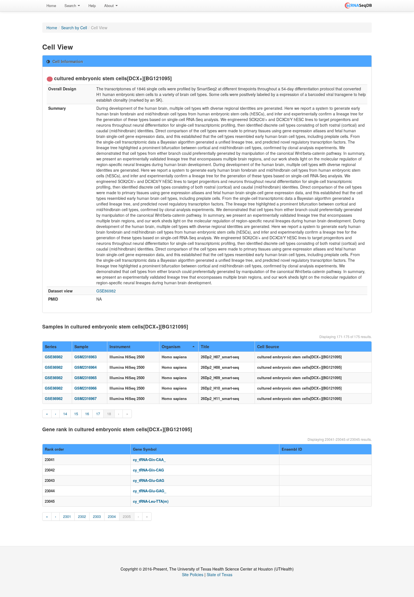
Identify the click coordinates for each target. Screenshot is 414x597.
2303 (97, 516)
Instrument (120, 346)
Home (51, 5)
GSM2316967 (85, 398)
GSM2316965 (85, 377)
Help (92, 5)
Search (70, 5)
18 (109, 413)
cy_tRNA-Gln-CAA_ (149, 459)
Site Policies (192, 574)
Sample (81, 346)
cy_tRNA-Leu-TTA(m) (150, 501)
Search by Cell (74, 27)
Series (51, 346)
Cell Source (268, 346)
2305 (127, 516)
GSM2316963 (85, 356)
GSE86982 (106, 291)
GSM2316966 (85, 388)
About (109, 5)
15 (76, 413)
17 (98, 413)
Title (205, 346)
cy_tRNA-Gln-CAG (148, 470)
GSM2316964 (85, 367)
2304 (112, 516)
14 (65, 413)
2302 (82, 516)
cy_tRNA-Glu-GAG (148, 480)
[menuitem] (51, 5)
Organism (171, 346)
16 (87, 413)
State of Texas (219, 574)
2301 (67, 516)
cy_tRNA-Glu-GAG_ (149, 490)
